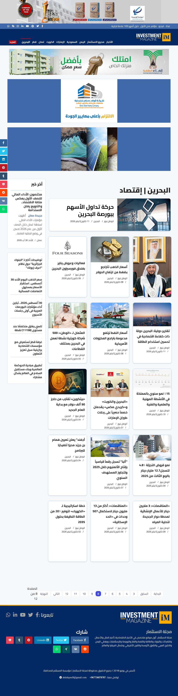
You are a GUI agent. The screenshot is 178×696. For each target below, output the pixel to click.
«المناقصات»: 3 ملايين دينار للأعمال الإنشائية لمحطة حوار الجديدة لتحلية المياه (154, 514)
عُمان (41, 42)
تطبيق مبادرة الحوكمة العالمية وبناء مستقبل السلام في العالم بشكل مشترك (28, 371)
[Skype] (13, 26)
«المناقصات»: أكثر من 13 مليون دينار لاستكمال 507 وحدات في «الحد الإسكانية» (110, 514)
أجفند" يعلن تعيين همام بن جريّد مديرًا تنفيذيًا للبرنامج (68, 445)
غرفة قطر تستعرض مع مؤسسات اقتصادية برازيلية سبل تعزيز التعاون (28, 347)
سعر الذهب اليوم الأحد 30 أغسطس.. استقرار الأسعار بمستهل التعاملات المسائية (26, 285)
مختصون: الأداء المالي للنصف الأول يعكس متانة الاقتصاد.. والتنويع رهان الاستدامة (27, 202)
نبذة (168, 26)
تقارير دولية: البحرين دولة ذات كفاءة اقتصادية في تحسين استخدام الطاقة (153, 336)
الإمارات (60, 42)
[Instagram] (18, 26)
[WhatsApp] (8, 26)
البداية (157, 593)
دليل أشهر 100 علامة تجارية (125, 26)
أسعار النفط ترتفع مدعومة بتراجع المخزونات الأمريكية (110, 338)
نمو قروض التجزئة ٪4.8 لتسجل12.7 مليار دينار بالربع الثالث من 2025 (154, 470)
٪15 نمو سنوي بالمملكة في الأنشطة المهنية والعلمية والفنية (153, 399)
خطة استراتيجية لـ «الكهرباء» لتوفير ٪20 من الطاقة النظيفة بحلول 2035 (67, 514)
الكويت (50, 42)
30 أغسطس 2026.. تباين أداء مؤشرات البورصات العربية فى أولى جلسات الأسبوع (27, 308)
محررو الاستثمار (95, 42)
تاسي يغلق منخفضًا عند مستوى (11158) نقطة (27, 328)
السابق (144, 593)
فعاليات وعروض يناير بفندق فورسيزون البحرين (68, 265)
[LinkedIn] (22, 26)
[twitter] (38, 26)
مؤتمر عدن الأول (148, 26)
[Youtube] (27, 26)
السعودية (72, 42)
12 (66, 593)
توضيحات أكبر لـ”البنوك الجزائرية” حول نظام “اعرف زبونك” (28, 263)
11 (75, 593)
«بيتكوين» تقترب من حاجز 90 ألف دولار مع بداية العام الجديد (68, 404)
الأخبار (109, 42)
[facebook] (42, 26)
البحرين (26, 42)
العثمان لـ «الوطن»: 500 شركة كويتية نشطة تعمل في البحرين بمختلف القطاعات (67, 341)
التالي (56, 593)
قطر (34, 42)
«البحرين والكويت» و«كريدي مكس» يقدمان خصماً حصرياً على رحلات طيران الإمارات (110, 409)
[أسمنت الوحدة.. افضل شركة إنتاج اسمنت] (89, 11)
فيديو (161, 26)
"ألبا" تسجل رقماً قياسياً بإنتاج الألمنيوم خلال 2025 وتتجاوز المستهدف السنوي (110, 469)
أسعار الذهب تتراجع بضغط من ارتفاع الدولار (111, 269)
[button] (13, 62)
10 (84, 593)
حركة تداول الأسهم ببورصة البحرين (90, 210)
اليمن (82, 42)
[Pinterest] (32, 26)
